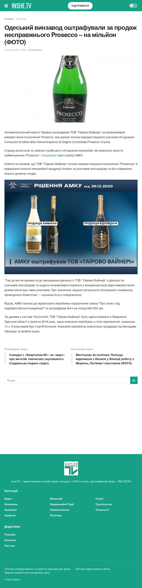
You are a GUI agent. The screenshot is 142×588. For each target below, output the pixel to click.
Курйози (10, 515)
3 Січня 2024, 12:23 (15, 49)
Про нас (9, 545)
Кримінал (10, 509)
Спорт (100, 498)
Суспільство (104, 504)
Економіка (21, 18)
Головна (8, 18)
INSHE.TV (21, 5)
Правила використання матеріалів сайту (27, 572)
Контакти (10, 540)
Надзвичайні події (62, 504)
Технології (102, 509)
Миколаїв (56, 498)
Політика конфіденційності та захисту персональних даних (37, 569)
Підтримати (80, 5)
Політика (56, 515)
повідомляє (48, 155)
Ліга (7, 326)
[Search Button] (134, 380)
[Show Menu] (6, 5)
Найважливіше (60, 509)
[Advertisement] (71, 414)
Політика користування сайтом (92, 569)
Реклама (9, 534)
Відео (8, 498)
